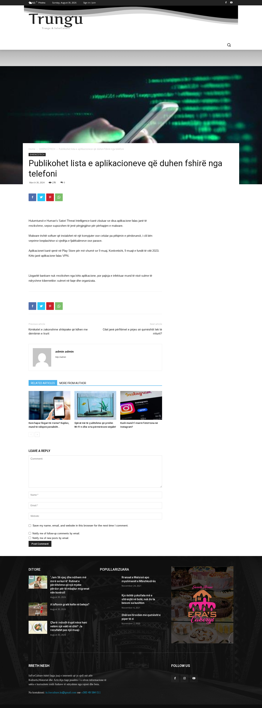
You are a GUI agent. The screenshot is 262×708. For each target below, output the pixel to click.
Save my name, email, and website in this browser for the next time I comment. (80, 525)
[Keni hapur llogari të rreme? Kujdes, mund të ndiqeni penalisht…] (49, 405)
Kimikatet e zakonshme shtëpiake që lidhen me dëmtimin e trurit (58, 331)
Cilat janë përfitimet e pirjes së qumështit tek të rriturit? (132, 331)
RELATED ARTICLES (43, 383)
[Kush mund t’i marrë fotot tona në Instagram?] (141, 405)
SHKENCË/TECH (47, 149)
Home (32, 149)
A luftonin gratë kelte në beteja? (69, 604)
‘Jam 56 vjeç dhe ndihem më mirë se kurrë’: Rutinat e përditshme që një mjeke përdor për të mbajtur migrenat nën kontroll (69, 585)
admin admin (64, 351)
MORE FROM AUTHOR (72, 383)
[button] (228, 45)
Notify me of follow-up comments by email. (56, 533)
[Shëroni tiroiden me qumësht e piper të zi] (109, 619)
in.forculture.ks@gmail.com (60, 692)
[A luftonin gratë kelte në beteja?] (38, 609)
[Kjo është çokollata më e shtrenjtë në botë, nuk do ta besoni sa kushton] (109, 600)
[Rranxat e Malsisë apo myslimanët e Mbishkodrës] (109, 582)
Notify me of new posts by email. (50, 538)
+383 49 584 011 (91, 692)
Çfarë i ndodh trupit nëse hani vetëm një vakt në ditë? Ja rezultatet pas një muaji (68, 626)
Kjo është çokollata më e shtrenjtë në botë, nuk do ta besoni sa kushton (138, 599)
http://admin (60, 357)
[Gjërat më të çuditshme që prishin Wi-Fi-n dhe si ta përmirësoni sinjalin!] (95, 405)
